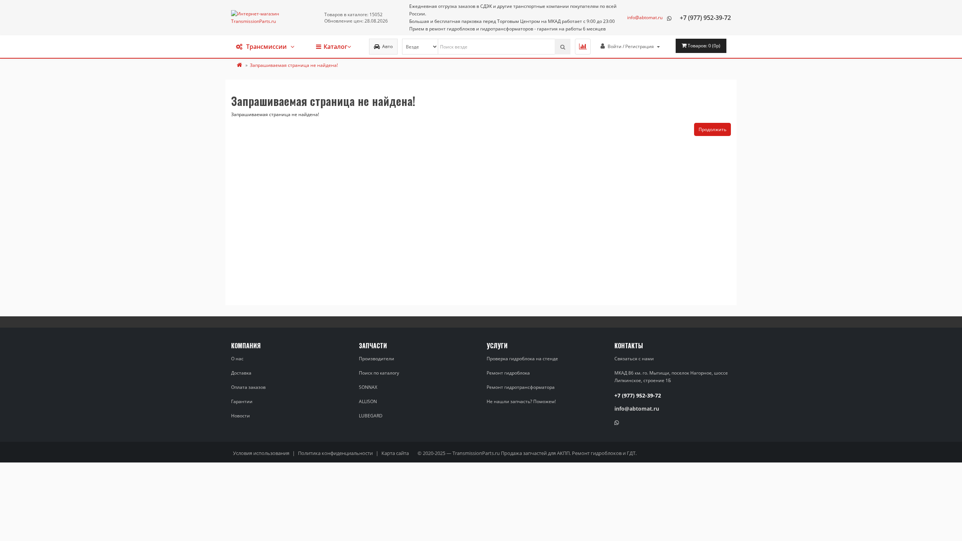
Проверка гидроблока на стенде (522, 358)
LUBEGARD (371, 416)
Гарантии (242, 401)
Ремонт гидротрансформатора (521, 387)
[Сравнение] (583, 46)
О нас (237, 358)
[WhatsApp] (669, 17)
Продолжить (712, 129)
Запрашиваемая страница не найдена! (294, 65)
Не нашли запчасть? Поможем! (521, 401)
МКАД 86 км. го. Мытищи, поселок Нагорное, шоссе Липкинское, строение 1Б (671, 377)
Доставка (241, 373)
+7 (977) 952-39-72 (705, 17)
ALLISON (368, 401)
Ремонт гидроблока (508, 373)
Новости (240, 416)
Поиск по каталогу (379, 373)
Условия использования (261, 453)
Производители (376, 358)
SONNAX (368, 387)
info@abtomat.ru (645, 17)
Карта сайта (395, 453)
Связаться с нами (634, 358)
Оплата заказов (248, 387)
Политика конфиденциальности (335, 453)
